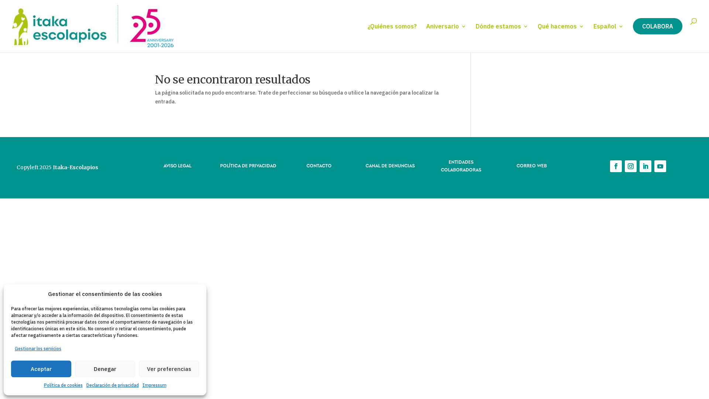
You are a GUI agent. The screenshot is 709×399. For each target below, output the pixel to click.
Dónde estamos (498, 27)
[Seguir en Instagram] (631, 166)
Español (604, 27)
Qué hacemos (557, 27)
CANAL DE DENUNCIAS (390, 165)
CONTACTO (319, 165)
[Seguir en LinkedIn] (645, 166)
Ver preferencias (169, 368)
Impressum (155, 385)
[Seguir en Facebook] (616, 166)
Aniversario (442, 27)
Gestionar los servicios (38, 348)
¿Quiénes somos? (392, 27)
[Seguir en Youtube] (660, 166)
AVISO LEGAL (177, 165)
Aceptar (41, 368)
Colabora (657, 26)
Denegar (105, 368)
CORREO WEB (532, 165)
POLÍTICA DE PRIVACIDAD (248, 165)
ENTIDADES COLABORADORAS (461, 165)
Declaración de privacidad (112, 385)
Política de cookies (63, 385)
